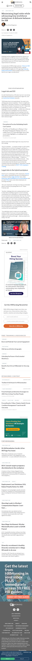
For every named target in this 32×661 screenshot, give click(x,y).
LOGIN (10, 5)
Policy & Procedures (17, 630)
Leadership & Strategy (21, 628)
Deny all (22, 658)
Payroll (14, 481)
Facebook (13, 609)
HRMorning (16, 2)
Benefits (17, 623)
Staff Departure (6, 632)
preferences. (26, 652)
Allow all (7, 658)
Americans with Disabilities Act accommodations (15, 178)
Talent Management (8, 625)
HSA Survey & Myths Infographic (12, 349)
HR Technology (9, 628)
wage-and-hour (15, 176)
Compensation (6, 630)
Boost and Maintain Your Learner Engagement (16, 342)
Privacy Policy (8, 655)
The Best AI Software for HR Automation (14, 382)
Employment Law (9, 10)
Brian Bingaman (12, 25)
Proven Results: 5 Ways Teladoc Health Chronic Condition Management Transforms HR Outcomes (16, 405)
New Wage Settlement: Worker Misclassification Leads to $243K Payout (13, 526)
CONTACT (16, 620)
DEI (3, 10)
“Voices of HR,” (26, 66)
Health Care (27, 632)
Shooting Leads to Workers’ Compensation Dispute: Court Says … (12, 505)
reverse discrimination (9, 98)
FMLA (7, 180)
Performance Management (22, 625)
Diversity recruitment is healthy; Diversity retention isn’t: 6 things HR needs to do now (13, 547)
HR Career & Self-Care (17, 632)
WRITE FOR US (16, 618)
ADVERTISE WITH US (16, 615)
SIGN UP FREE (18, 5)
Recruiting (24, 623)
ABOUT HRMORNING (16, 613)
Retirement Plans (14, 634)
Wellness (27, 630)
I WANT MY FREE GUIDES (18, 597)
